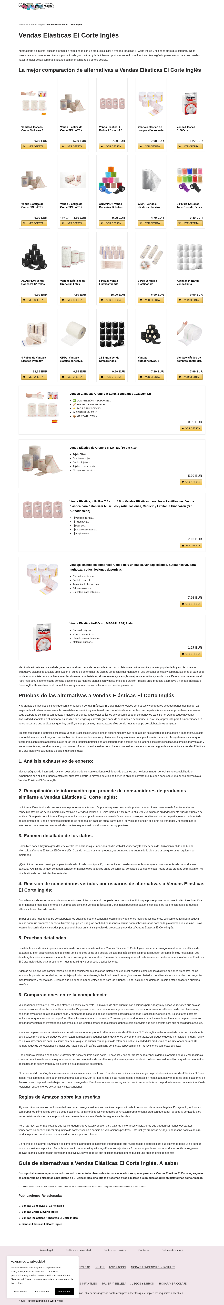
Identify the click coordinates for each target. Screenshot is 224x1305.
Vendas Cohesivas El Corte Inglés (43, 1205)
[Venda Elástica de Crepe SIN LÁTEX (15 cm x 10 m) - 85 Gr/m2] (34, 180)
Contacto (143, 1250)
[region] (43, 1277)
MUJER (100, 1267)
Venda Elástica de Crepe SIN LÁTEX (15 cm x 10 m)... (32, 206)
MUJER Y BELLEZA (114, 1283)
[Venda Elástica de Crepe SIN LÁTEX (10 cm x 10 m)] (73, 180)
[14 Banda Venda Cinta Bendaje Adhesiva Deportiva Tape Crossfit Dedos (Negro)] (112, 333)
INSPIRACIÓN (117, 1267)
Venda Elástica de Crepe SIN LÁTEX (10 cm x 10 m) (71, 206)
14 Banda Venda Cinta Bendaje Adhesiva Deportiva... (109, 359)
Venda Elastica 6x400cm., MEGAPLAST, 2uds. (189, 129)
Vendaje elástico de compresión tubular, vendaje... (189, 359)
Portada (23, 24)
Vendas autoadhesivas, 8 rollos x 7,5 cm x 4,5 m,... (150, 359)
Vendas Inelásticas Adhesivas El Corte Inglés (50, 1218)
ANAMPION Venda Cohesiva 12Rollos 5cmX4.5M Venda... (110, 206)
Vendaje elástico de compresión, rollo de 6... (150, 129)
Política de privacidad (78, 1250)
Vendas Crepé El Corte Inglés (40, 1211)
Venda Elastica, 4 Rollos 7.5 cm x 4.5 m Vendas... (110, 129)
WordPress (56, 1300)
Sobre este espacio (173, 1250)
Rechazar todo (42, 1291)
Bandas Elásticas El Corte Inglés (42, 1224)
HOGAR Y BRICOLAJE (173, 1283)
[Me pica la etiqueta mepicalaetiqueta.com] (36, 6)
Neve (22, 1300)
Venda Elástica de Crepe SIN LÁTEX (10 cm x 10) (71, 129)
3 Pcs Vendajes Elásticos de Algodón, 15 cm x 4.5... (149, 282)
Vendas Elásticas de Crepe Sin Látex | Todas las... (72, 282)
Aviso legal (46, 1250)
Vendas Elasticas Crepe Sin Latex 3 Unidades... (32, 129)
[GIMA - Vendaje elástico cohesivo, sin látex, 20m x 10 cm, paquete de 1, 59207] (73, 333)
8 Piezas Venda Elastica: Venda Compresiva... (108, 282)
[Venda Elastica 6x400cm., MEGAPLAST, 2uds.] (190, 103)
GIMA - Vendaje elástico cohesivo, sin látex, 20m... (71, 359)
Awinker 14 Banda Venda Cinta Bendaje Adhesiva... (189, 282)
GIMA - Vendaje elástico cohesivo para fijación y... (149, 206)
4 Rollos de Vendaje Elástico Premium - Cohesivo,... (33, 359)
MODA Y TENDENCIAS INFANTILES (153, 1267)
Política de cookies (115, 1250)
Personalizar (20, 1291)
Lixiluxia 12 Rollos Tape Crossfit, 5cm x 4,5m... (189, 206)
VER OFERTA (36, 146)
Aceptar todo (64, 1291)
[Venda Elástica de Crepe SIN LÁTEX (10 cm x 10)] (73, 103)
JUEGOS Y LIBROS (142, 1283)
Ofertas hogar (36, 24)
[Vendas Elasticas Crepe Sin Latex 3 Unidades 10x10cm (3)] (34, 103)
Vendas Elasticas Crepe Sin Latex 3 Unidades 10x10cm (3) (110, 393)
